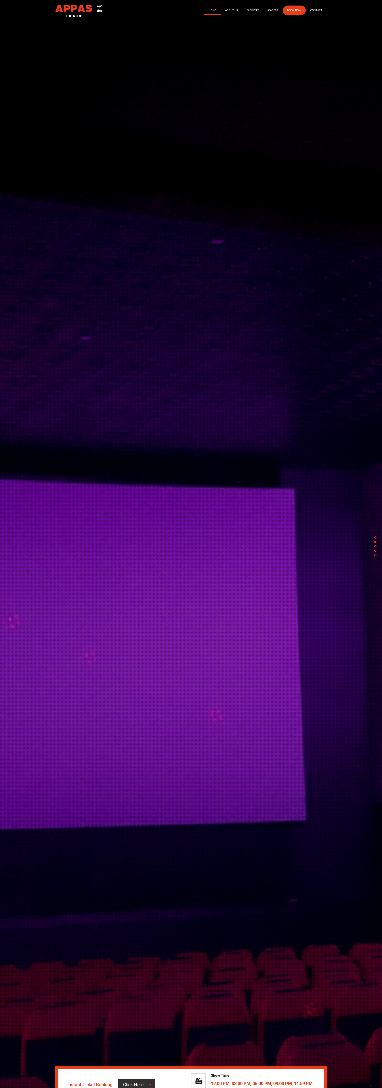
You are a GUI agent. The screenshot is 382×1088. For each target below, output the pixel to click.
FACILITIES (253, 10)
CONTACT (316, 10)
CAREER (273, 10)
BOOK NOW (294, 10)
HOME (212, 10)
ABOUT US (231, 10)
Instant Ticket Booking (90, 1084)
